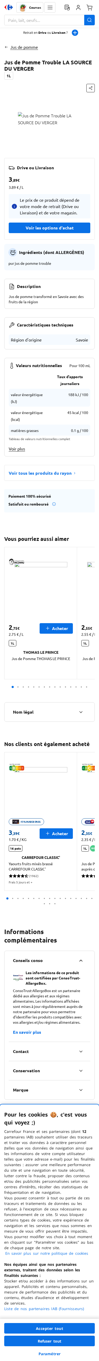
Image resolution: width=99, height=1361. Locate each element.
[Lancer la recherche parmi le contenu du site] (89, 20)
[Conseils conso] (81, 960)
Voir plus (17, 448)
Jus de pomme (24, 47)
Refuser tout (50, 1341)
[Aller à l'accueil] (8, 7)
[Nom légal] (81, 712)
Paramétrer (50, 1353)
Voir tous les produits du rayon (40, 473)
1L (9, 75)
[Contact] (81, 1051)
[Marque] (81, 1090)
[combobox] (49, 20)
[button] (49, 7)
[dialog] (49, 1232)
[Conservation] (81, 1070)
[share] (90, 88)
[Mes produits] (67, 7)
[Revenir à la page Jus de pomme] (6, 47)
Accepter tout (49, 1328)
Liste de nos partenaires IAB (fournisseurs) (44, 1308)
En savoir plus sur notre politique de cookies (46, 1253)
